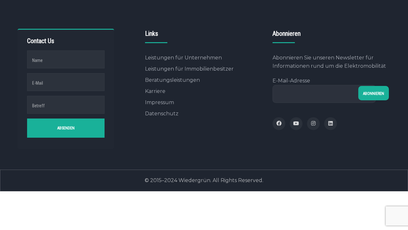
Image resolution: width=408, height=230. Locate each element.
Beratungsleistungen (172, 80)
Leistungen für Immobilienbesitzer (189, 69)
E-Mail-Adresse (291, 81)
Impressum (159, 102)
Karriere (155, 91)
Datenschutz (161, 114)
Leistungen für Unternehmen (183, 58)
